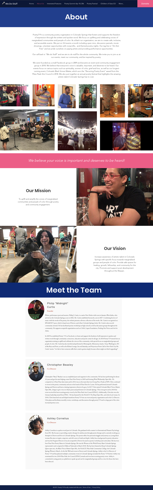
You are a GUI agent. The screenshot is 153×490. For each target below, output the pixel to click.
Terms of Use (86, 487)
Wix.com (78, 487)
